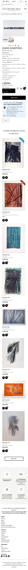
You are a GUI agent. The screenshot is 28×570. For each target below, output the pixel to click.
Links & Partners (4, 548)
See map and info (11, 114)
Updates (3, 523)
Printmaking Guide (5, 540)
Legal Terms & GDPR (5, 551)
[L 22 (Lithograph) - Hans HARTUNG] (13, 426)
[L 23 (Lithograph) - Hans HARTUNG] (13, 353)
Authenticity (3, 531)
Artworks (3, 522)
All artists (7, 14)
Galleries (3, 518)
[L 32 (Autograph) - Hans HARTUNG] (13, 281)
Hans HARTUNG (13, 14)
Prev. (6, 120)
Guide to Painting (5, 542)
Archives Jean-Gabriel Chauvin (8, 527)
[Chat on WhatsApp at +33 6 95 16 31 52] (17, 88)
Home (2, 14)
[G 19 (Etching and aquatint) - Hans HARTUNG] (13, 196)
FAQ (2, 546)
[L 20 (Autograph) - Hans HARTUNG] (13, 238)
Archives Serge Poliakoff (6, 525)
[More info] (21, 88)
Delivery (3, 535)
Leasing (3, 538)
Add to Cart (14, 98)
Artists (2, 520)
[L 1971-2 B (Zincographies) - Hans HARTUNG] (14, 317)
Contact (3, 550)
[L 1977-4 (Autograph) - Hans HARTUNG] (13, 153)
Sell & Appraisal (4, 537)
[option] (14, 28)
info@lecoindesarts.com (17, 564)
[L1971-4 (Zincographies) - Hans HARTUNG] (14, 390)
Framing (3, 533)
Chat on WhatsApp (11, 116)
